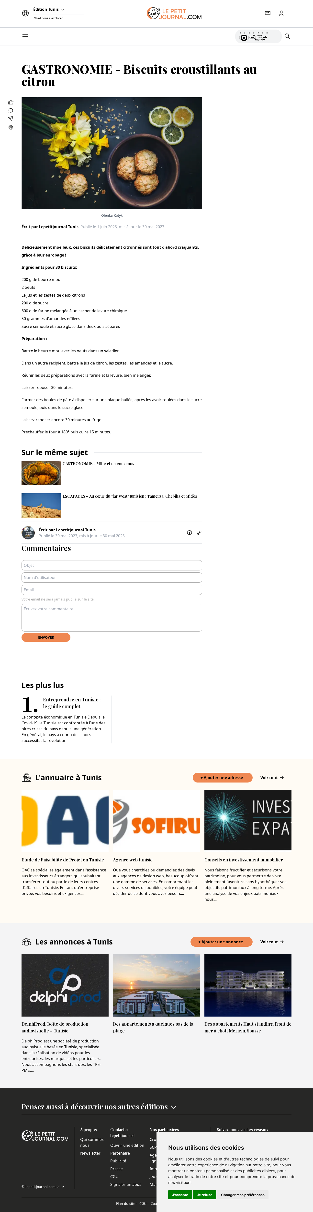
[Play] (275, 36)
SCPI (154, 1147)
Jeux (153, 1176)
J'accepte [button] (180, 1195)
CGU (114, 1176)
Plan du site (126, 1203)
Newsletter (90, 1153)
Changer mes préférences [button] (243, 1195)
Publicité (118, 1161)
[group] (275, 35)
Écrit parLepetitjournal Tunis (50, 226)
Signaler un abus (125, 1184)
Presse (116, 1168)
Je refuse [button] (204, 1195)
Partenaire (120, 1153)
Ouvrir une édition (127, 1145)
